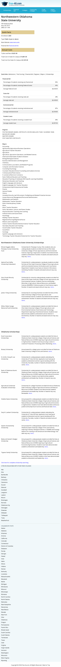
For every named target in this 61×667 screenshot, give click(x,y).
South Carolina (5, 632)
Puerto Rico (4, 627)
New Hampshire (6, 604)
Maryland (4, 579)
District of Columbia (7, 546)
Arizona (3, 536)
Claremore (4, 482)
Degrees (36, 74)
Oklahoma (4, 620)
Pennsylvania (5, 625)
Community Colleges (33, 10)
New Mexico (4, 609)
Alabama (3, 531)
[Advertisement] (30, 66)
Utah (2, 643)
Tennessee (4, 637)
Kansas (3, 569)
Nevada (3, 612)
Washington (4, 653)
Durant (3, 485)
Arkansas (4, 533)
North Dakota (5, 599)
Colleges (24, 10)
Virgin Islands (5, 648)
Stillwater (4, 513)
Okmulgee (4, 508)
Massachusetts (5, 576)
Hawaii (3, 556)
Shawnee (4, 510)
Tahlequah (4, 515)
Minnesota (4, 587)
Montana (4, 594)
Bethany (3, 477)
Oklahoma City (5, 505)
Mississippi (4, 592)
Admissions (11, 74)
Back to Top (46, 665)
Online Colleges (53, 10)
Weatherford (5, 520)
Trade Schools (44, 10)
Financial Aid (16, 10)
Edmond (3, 487)
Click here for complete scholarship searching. (15, 462)
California (4, 538)
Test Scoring (20, 74)
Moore (3, 497)
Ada (2, 469)
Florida (3, 551)
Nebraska (4, 602)
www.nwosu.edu (14, 42)
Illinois (3, 564)
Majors (43, 74)
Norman (3, 503)
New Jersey (4, 607)
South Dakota (5, 635)
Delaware (4, 548)
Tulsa (3, 518)
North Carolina (5, 597)
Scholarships (7, 10)
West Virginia (5, 658)
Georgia (3, 554)
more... (29, 256)
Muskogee (4, 500)
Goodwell (4, 490)
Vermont (3, 650)
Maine (3, 582)
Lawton (3, 495)
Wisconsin (4, 655)
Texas (3, 640)
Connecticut (4, 543)
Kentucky (4, 571)
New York (4, 615)
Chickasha (4, 480)
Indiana (3, 566)
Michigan (4, 584)
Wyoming (4, 660)
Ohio (2, 617)
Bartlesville (4, 475)
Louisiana (4, 574)
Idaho (3, 561)
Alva (2, 472)
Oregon (3, 622)
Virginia (3, 645)
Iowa (2, 559)
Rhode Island (5, 630)
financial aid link (14, 46)
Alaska (3, 528)
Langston (4, 492)
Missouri (3, 589)
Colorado (4, 541)
